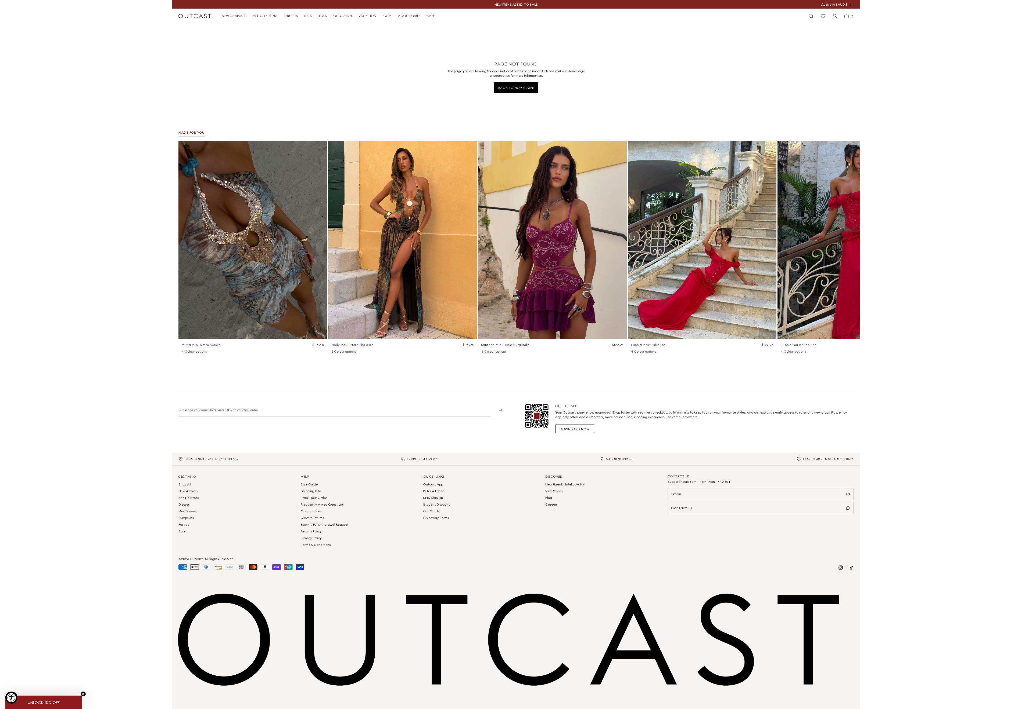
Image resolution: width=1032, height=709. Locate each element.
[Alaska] (184, 352)
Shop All (184, 484)
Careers (551, 504)
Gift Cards (431, 511)
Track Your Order (314, 498)
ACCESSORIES (409, 16)
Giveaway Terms (436, 518)
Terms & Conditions (316, 545)
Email (676, 494)
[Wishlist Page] (823, 16)
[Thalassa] (334, 352)
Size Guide (309, 484)
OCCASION (343, 16)
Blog (548, 498)
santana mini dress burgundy (505, 345)
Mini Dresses (187, 511)
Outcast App (433, 484)
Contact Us (681, 508)
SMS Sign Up (433, 498)
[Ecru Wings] (198, 352)
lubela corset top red (798, 345)
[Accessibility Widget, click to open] (11, 698)
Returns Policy (311, 531)
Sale (181, 531)
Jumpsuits (186, 518)
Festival (184, 524)
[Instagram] (840, 567)
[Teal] (498, 352)
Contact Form (311, 511)
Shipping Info (311, 491)
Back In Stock (188, 498)
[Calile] (191, 352)
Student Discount (436, 504)
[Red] (647, 352)
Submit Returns (312, 518)
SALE (431, 16)
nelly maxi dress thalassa (352, 345)
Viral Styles (553, 491)
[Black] (633, 352)
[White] (341, 352)
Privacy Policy (311, 538)
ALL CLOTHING (265, 16)
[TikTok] (851, 567)
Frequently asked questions (322, 504)
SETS (308, 16)
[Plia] (205, 352)
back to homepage (516, 88)
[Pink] (640, 352)
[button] (321, 147)
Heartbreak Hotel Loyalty (564, 484)
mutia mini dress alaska (201, 345)
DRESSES (291, 16)
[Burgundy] (484, 352)
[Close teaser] (83, 694)
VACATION (368, 16)
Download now (575, 429)
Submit (499, 410)
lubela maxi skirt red (648, 345)
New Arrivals (188, 491)
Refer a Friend (434, 491)
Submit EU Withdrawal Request (324, 524)
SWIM (387, 16)
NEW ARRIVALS (234, 16)
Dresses (183, 504)
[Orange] (491, 352)
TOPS (322, 16)
